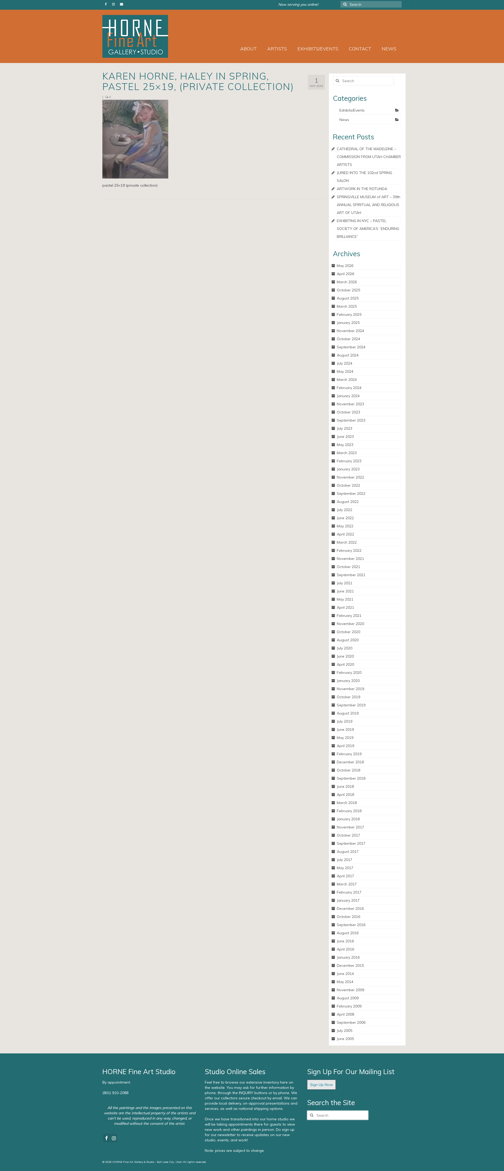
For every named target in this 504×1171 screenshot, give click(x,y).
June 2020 (345, 656)
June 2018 (345, 786)
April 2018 (345, 794)
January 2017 (348, 900)
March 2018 (347, 802)
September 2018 (351, 778)
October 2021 (348, 566)
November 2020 (350, 623)
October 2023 (348, 412)
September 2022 (351, 493)
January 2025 (348, 322)
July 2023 (344, 428)
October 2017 (348, 835)
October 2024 (348, 339)
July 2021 (344, 583)
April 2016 (345, 949)
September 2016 (351, 924)
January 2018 (348, 819)
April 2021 (345, 607)
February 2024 (349, 387)
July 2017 (344, 859)
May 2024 (345, 371)
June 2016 (345, 941)
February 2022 (349, 550)
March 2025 (347, 306)
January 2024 (348, 395)
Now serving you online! (298, 4)
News (344, 119)
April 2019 (345, 745)
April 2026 (345, 273)
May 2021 (345, 599)
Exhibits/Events (352, 110)
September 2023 (351, 420)
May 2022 (345, 526)
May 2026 (345, 265)
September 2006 (351, 1022)
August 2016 (348, 933)
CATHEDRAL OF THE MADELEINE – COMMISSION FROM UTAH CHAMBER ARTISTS (369, 156)
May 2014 (345, 981)
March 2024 (347, 379)
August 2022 (348, 501)
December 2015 (350, 965)
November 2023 (350, 404)
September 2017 (351, 843)
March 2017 (347, 884)
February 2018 (349, 810)
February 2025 (349, 314)
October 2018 (348, 770)
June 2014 (345, 973)
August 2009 (348, 998)
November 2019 (350, 688)
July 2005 (344, 1030)
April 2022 (345, 534)
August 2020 (348, 640)
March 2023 (347, 452)
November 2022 (350, 477)
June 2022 (345, 518)
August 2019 (348, 713)
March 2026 (347, 282)
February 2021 (349, 615)
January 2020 (348, 680)
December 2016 (350, 908)
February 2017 (349, 892)
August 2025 (348, 298)
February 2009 (349, 1006)
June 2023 (345, 436)
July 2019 (344, 721)
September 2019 (351, 705)
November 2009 (350, 990)
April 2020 (345, 664)
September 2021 (351, 575)
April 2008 (345, 1014)
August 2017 (348, 851)
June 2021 (345, 591)
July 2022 (344, 509)
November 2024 (350, 330)
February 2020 (349, 672)
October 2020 (348, 631)
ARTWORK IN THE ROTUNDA (362, 188)
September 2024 (351, 347)
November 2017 (350, 827)
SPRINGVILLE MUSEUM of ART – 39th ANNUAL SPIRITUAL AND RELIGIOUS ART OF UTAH (368, 205)
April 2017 (345, 876)
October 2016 (348, 916)
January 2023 (348, 469)
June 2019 (345, 729)
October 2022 (348, 485)
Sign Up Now (321, 1084)
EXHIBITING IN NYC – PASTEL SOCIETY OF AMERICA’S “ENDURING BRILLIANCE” (368, 228)
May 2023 (345, 444)
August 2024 (348, 355)
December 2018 (350, 762)
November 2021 (350, 558)
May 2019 (345, 737)
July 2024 (344, 363)
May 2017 (345, 867)
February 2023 (349, 461)
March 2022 (347, 542)
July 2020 (344, 648)
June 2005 (345, 1038)
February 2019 (349, 754)
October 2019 (348, 697)
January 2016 (348, 957)
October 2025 (348, 290)
